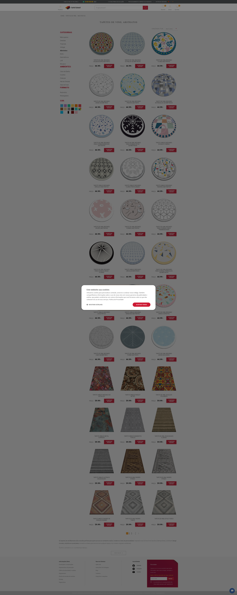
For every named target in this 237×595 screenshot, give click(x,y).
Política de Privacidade (116, 299)
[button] (94, 304)
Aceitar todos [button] (141, 304)
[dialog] (118, 297)
